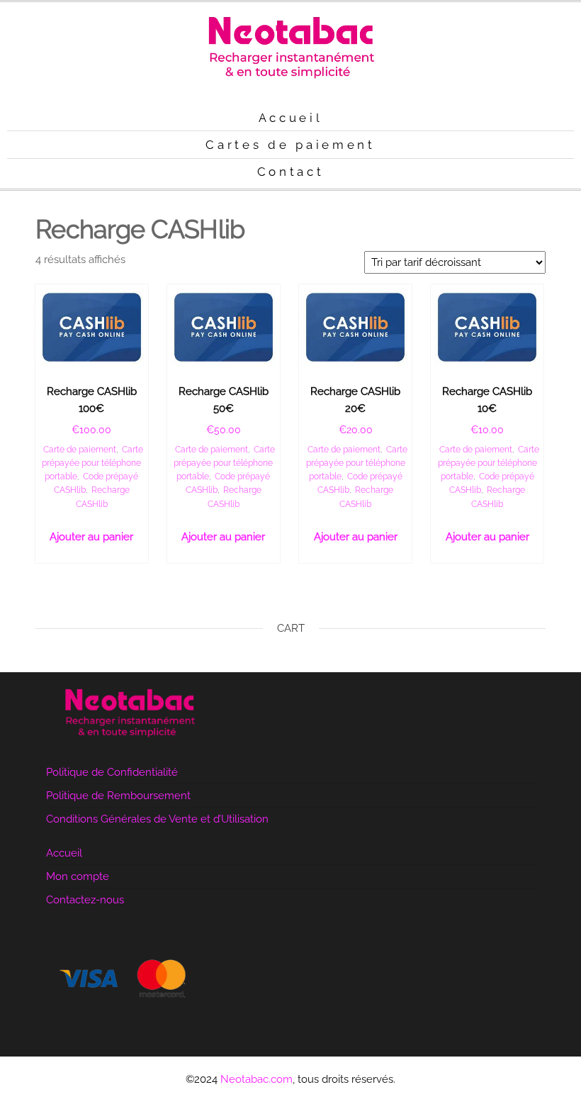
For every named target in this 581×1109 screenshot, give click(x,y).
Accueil (64, 853)
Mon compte (77, 876)
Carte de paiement (79, 450)
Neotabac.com (256, 1079)
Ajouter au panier (91, 536)
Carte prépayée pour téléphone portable (92, 463)
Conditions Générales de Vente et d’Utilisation (157, 819)
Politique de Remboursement (118, 795)
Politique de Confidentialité (112, 772)
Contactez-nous (85, 899)
